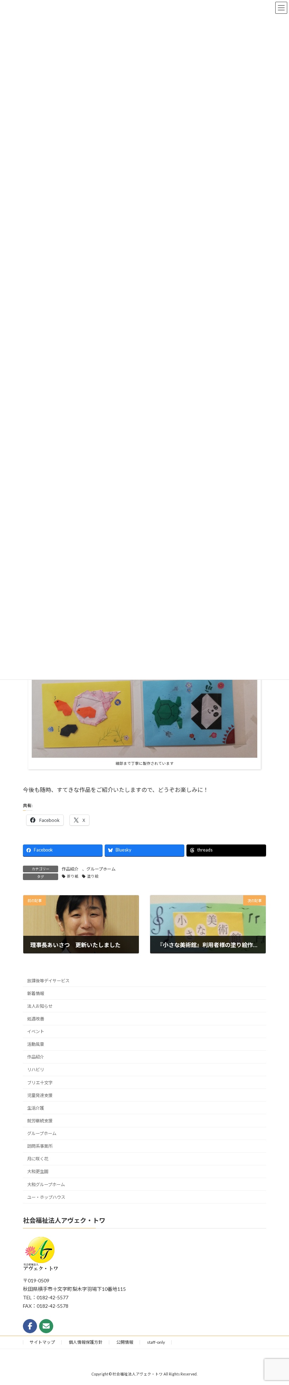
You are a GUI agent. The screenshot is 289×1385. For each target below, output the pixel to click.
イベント (35, 1031)
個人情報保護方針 (86, 1342)
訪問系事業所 (40, 1146)
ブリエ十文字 (40, 1082)
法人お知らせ (40, 1006)
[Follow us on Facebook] (30, 1326)
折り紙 (73, 876)
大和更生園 (37, 1171)
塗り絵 (93, 876)
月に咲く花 (37, 1159)
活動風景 (35, 1044)
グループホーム (101, 869)
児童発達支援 (40, 1095)
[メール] (46, 1326)
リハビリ (35, 1070)
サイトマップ (42, 1342)
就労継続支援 (40, 1120)
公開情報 (124, 1342)
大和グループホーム (46, 1184)
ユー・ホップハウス (46, 1197)
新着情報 (35, 993)
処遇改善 (35, 1018)
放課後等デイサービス (48, 980)
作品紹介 (70, 869)
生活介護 (35, 1108)
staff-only (156, 1342)
